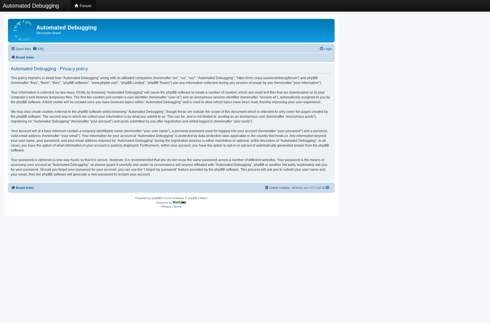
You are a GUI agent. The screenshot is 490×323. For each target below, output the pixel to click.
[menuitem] (38, 48)
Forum (85, 5)
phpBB (156, 198)
